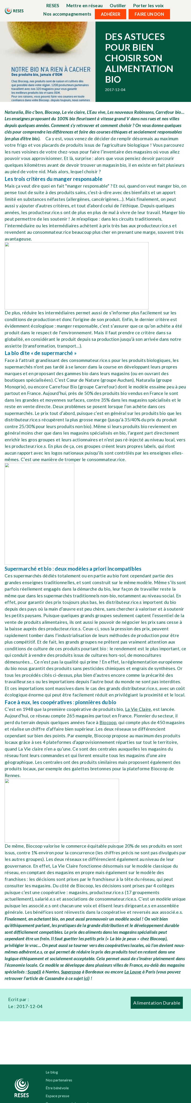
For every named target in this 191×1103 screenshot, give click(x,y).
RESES (52, 5)
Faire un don (149, 14)
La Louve (132, 971)
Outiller (118, 5)
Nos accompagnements (67, 13)
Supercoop (71, 971)
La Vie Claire (138, 709)
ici (86, 978)
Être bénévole (57, 1088)
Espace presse (57, 1095)
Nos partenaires (59, 1080)
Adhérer (110, 14)
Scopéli (34, 971)
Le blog (52, 1072)
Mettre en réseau (84, 5)
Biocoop (107, 722)
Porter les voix (148, 5)
